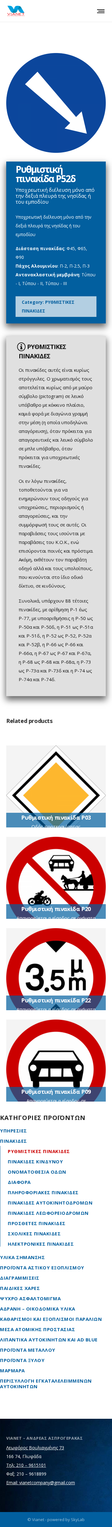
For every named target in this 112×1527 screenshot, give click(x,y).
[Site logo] (16, 11)
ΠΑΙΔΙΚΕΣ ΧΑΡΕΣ (20, 1288)
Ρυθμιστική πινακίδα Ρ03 (56, 817)
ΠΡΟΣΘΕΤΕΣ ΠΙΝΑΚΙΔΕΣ (37, 1223)
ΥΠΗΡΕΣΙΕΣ (13, 1130)
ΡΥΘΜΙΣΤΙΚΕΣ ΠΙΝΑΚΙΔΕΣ (39, 1151)
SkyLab (78, 1519)
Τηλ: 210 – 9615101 (26, 1465)
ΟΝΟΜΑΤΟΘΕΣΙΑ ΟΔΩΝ (37, 1172)
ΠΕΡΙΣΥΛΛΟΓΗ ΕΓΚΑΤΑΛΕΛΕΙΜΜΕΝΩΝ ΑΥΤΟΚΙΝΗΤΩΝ (46, 1383)
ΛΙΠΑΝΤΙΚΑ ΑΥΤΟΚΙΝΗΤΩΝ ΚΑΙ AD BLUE (49, 1339)
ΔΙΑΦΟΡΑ (19, 1182)
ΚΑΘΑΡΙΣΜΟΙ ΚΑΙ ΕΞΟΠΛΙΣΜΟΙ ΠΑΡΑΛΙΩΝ (51, 1319)
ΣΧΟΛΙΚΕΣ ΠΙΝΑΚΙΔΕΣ (34, 1233)
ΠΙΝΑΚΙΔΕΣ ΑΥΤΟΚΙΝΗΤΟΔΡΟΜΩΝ (50, 1203)
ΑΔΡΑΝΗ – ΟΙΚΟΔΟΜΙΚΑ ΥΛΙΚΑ (37, 1309)
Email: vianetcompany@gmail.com (40, 1483)
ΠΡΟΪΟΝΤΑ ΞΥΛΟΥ (22, 1360)
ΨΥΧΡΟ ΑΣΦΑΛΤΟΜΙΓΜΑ (30, 1298)
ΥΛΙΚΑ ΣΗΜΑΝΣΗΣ (22, 1257)
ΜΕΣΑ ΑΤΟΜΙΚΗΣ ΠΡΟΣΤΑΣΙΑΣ (37, 1329)
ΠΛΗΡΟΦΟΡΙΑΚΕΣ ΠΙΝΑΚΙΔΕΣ (43, 1192)
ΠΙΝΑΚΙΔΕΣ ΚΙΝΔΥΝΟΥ (35, 1161)
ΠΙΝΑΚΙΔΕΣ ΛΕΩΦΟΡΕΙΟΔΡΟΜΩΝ (48, 1213)
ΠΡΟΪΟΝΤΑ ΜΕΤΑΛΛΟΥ (27, 1350)
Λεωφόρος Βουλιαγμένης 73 (35, 1448)
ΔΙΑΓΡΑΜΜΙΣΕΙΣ (20, 1278)
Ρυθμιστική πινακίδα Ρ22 (56, 1000)
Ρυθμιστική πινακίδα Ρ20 (56, 909)
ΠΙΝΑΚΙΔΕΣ (13, 1141)
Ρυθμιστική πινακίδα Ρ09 (56, 1091)
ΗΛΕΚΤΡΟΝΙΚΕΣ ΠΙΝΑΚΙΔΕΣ (41, 1244)
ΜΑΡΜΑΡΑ (12, 1370)
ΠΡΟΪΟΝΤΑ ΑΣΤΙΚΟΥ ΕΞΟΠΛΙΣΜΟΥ (42, 1267)
